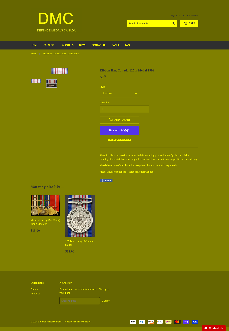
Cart (191, 23)
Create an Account (190, 15)
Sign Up (106, 301)
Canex (116, 45)
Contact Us (99, 45)
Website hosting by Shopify (77, 321)
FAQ (127, 45)
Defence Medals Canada (50, 321)
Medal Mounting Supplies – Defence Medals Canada (127, 171)
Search (34, 289)
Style (102, 87)
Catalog (48, 45)
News (82, 45)
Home (34, 45)
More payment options (119, 139)
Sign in (174, 15)
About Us (68, 45)
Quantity (104, 102)
